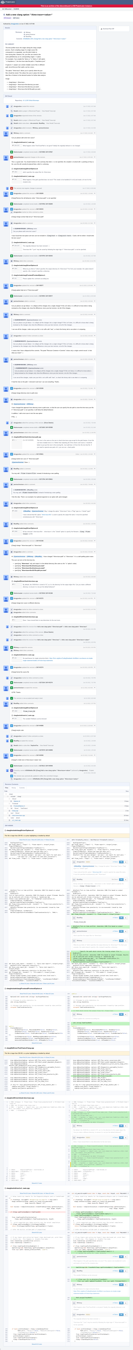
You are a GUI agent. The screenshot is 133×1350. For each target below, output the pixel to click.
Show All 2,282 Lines (36, 1093)
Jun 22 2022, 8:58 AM (86, 359)
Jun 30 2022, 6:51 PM (89, 629)
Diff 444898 (39, 725)
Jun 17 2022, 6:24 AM (86, 133)
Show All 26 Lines (37, 1232)
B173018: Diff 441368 (46, 593)
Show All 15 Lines (37, 1344)
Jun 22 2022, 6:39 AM (86, 301)
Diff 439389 (39, 388)
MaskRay (28, 36)
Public (17, 18)
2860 (15, 711)
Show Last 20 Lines (48, 983)
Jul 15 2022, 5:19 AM (87, 755)
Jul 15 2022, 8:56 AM (90, 773)
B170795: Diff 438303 (46, 256)
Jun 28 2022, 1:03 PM (89, 524)
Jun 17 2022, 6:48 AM (89, 152)
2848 (15, 511)
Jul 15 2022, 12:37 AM (89, 736)
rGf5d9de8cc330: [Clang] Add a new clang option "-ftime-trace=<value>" (44, 39)
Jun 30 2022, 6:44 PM (86, 598)
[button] (121, 862)
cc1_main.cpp (16, 820)
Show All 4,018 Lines (36, 983)
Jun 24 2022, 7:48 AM (86, 484)
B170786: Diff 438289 (46, 204)
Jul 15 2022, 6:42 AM (90, 766)
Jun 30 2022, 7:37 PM (89, 682)
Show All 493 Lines (37, 993)
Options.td (17, 801)
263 (15, 718)
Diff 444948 (39, 755)
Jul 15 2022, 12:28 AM (86, 725)
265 (15, 658)
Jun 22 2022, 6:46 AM (86, 336)
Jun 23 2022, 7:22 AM (86, 388)
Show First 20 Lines (24, 840)
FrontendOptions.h (19, 806)
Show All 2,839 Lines (37, 840)
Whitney (28, 32)
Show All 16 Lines (37, 1043)
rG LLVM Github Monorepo (31, 100)
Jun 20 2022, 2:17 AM (86, 223)
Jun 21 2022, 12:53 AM (86, 285)
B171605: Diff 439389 (46, 427)
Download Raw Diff (108, 29)
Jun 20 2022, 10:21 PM (88, 261)
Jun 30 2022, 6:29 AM (89, 577)
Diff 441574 (39, 667)
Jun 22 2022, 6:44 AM (86, 314)
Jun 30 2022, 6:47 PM (89, 609)
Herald (16, 111)
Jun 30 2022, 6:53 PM (89, 642)
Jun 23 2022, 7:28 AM (86, 399)
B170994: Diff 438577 (46, 296)
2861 (15, 172)
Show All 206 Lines (37, 1193)
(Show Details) (48, 423)
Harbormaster (18, 152)
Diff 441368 (39, 541)
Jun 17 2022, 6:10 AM (89, 128)
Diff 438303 (39, 209)
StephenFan (34, 745)
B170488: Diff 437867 (46, 152)
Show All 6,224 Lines (37, 1057)
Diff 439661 (39, 454)
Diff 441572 (39, 598)
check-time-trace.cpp (18, 815)
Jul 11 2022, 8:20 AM (87, 687)
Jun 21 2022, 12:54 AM (89, 296)
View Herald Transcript (48, 111)
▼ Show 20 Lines (49, 840)
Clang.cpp (15, 811)
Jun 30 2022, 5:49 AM (86, 541)
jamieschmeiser (30, 34)
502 (15, 278)
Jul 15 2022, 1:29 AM (90, 741)
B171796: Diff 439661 (46, 479)
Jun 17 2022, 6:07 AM (89, 106)
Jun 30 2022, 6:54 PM (89, 647)
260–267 (16, 145)
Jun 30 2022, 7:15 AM (89, 593)
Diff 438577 (39, 285)
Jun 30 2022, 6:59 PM (86, 667)
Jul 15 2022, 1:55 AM (90, 750)
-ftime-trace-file (46, 514)
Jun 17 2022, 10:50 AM (86, 157)
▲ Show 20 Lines (24, 983)
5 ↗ (15, 440)
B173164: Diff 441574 (46, 682)
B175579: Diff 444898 (46, 750)
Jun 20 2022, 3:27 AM (89, 256)
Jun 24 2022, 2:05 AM (89, 479)
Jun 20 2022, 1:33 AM (86, 193)
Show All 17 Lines (37, 1183)
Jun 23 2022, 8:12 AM (89, 427)
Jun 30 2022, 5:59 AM (86, 552)
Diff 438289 (39, 193)
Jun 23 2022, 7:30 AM (89, 423)
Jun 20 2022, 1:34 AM (89, 204)
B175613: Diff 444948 (46, 766)
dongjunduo (15, 24)
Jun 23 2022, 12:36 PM (88, 432)
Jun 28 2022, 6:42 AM (89, 503)
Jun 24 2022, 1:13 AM (86, 468)
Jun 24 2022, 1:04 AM (86, 454)
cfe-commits (34, 123)
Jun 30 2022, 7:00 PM (89, 678)
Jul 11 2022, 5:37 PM (89, 703)
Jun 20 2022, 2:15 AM (86, 209)
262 (15, 179)
